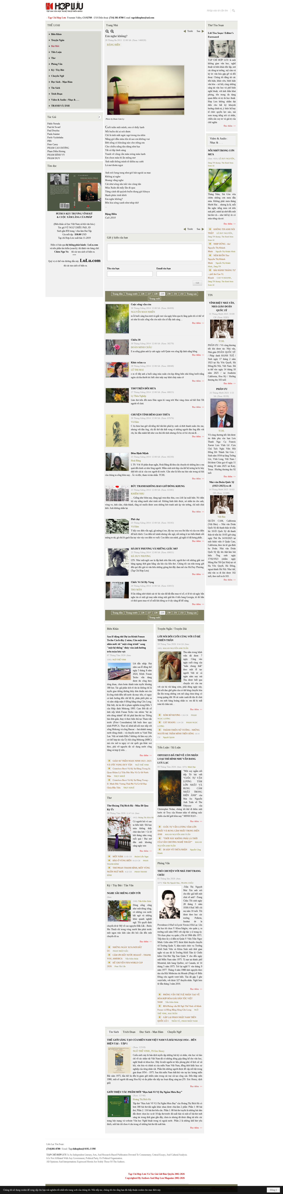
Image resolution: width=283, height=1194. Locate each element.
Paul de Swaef (53, 127)
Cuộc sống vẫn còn (141, 304)
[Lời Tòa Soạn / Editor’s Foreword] (221, 49)
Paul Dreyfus (53, 130)
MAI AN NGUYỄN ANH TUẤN (175, 648)
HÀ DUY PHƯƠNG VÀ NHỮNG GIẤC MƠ (154, 548)
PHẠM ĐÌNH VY (56, 154)
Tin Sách (114, 1032)
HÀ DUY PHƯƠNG (141, 556)
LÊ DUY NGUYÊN (226, 159)
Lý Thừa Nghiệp (138, 396)
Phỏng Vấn (163, 863)
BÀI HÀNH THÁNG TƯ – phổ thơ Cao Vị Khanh (222, 274)
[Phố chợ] (117, 526)
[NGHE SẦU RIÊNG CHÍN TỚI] (119, 910)
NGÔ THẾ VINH (119, 660)
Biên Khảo (113, 628)
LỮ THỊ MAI (137, 370)
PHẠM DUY (53, 158)
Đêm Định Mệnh (139, 453)
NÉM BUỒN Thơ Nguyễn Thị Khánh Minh (218, 259)
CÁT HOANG (169, 722)
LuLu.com (93, 244)
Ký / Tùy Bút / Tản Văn (120, 885)
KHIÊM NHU (137, 493)
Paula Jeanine (53, 134)
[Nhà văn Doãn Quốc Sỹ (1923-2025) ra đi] (221, 504)
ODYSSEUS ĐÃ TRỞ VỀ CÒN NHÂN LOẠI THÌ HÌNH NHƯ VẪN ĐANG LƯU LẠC (177, 759)
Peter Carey (52, 144)
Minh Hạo (192, 767)
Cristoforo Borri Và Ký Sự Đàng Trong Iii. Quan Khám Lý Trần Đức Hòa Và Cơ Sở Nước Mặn (129, 772)
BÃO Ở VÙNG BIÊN (122, 860)
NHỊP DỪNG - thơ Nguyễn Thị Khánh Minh (219, 248)
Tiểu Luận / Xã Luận (169, 747)
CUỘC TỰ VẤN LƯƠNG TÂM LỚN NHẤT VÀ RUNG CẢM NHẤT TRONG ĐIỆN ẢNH (178, 830)
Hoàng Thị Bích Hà (145, 817)
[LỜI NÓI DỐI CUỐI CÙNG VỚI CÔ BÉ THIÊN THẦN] (169, 666)
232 (182, 294)
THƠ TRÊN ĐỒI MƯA (143, 388)
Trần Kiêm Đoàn (144, 901)
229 (162, 294)
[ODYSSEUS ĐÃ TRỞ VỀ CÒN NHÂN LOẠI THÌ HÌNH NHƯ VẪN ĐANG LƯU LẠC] (169, 788)
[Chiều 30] (117, 347)
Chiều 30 (136, 339)
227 (149, 294)
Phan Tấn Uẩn (120, 966)
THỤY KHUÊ (119, 776)
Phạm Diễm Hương (56, 151)
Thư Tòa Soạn (216, 25)
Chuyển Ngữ (174, 1032)
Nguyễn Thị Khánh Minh (225, 251)
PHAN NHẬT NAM (190, 1021)
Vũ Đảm (135, 422)
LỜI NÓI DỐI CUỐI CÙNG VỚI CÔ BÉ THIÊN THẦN (179, 638)
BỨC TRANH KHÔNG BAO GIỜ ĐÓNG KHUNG (158, 486)
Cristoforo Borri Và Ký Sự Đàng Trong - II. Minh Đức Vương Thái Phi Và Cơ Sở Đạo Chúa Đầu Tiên (128, 784)
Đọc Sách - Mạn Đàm (151, 1032)
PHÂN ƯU (221, 389)
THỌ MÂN (136, 589)
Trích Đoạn (129, 1032)
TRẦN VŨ (176, 1021)
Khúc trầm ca (138, 362)
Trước (190, 31)
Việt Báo (221, 516)
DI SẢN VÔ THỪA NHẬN (175, 849)
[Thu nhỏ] (107, 31)
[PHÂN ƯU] (221, 413)
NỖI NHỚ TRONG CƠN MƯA (221, 152)
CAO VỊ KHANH (224, 278)
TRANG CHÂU (187, 883)
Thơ (109, 797)
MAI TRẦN (172, 1013)
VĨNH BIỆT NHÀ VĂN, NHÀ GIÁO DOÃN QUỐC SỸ (221, 306)
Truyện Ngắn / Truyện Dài (172, 628)
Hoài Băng (136, 460)
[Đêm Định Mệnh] (117, 462)
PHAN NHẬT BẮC (120, 951)
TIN (210, 295)
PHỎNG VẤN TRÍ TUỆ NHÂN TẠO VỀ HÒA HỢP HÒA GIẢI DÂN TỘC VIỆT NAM (178, 998)
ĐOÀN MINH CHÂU (141, 347)
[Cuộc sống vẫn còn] (117, 318)
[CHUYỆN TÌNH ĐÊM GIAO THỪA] (117, 430)
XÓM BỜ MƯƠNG (171, 715)
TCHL (221, 341)
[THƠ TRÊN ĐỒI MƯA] (117, 395)
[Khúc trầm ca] (117, 369)
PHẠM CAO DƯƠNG (58, 148)
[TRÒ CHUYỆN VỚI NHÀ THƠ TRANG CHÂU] (169, 902)
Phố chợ (135, 519)
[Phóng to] (112, 31)
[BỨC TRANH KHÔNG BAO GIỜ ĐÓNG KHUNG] (117, 493)
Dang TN (217, 266)
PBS (49, 141)
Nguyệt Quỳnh (168, 737)
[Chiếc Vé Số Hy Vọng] (117, 590)
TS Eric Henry (157, 1051)
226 (142, 294)
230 (169, 294)
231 (175, 294)
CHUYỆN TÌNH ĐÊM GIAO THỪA (150, 414)
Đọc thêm (196, 323)
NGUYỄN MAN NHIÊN (143, 312)
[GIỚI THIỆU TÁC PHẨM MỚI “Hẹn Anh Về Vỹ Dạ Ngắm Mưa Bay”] (119, 1106)
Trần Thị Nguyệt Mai (171, 883)
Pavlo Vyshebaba (55, 137)
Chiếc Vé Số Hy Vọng (142, 582)
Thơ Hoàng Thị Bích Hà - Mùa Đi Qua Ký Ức (127, 807)
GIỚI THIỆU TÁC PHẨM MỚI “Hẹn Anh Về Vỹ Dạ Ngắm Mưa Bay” (144, 1092)
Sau (198, 31)
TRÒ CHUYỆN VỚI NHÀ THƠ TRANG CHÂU (179, 873)
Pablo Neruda (53, 123)
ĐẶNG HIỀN (113, 44)
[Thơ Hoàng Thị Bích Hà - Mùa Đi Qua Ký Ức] (119, 834)
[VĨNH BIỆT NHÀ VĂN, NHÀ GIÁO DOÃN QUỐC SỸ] (221, 329)
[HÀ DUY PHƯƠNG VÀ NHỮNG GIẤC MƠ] (117, 562)
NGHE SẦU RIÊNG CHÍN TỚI (124, 893)
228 (155, 294)
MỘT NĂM (118, 856)
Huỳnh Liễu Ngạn (141, 856)
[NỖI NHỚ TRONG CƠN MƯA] (220, 180)
